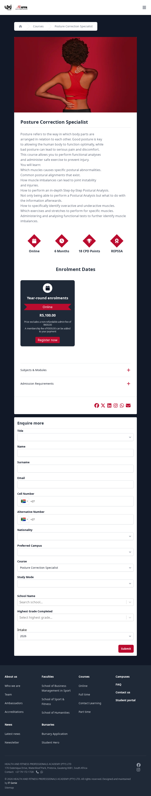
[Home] (20, 26)
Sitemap (9, 787)
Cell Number (25, 494)
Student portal (125, 700)
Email (21, 478)
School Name (26, 596)
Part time (85, 712)
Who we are (12, 686)
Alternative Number (30, 512)
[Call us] (37, 772)
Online (83, 686)
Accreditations (14, 712)
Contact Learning (90, 703)
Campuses (123, 676)
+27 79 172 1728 (24, 772)
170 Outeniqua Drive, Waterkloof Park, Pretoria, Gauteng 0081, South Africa (46, 768)
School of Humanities (56, 712)
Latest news (12, 734)
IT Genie (12, 783)
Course (22, 561)
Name (21, 446)
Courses (38, 26)
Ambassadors (14, 703)
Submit (126, 648)
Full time (84, 694)
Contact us (123, 692)
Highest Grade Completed (34, 611)
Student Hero (50, 742)
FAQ (118, 684)
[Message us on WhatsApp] (41, 772)
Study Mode (25, 577)
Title (20, 431)
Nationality (24, 530)
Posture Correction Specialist (74, 26)
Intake (22, 630)
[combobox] (24, 501)
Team (8, 694)
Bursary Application (55, 734)
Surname (23, 462)
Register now (47, 340)
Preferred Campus (29, 545)
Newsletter (12, 742)
